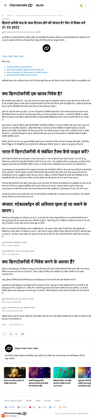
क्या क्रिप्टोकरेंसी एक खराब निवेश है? (19, 67)
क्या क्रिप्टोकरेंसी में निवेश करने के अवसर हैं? (22, 75)
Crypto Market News (16, 325)
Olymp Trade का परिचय (13, 401)
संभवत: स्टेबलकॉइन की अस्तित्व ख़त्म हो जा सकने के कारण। (28, 72)
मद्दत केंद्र (47, 401)
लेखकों (38, 401)
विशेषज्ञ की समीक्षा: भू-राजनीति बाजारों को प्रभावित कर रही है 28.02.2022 (62, 383)
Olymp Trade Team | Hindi (13, 56)
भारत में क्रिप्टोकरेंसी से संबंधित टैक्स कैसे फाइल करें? (25, 70)
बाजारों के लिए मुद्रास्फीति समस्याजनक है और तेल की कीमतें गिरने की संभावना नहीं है (38, 383)
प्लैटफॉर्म (29, 401)
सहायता (57, 401)
